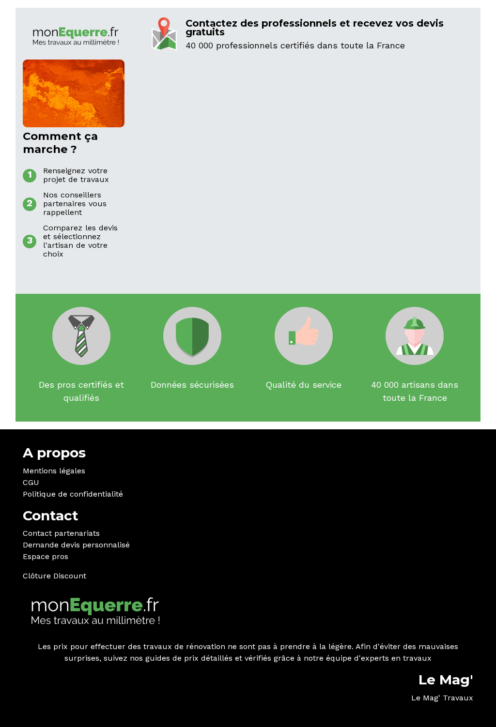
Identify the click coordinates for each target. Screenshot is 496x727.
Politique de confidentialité (73, 494)
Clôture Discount (54, 575)
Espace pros (45, 556)
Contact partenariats (61, 533)
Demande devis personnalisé (76, 544)
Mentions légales (54, 470)
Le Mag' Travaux (442, 697)
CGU (31, 482)
